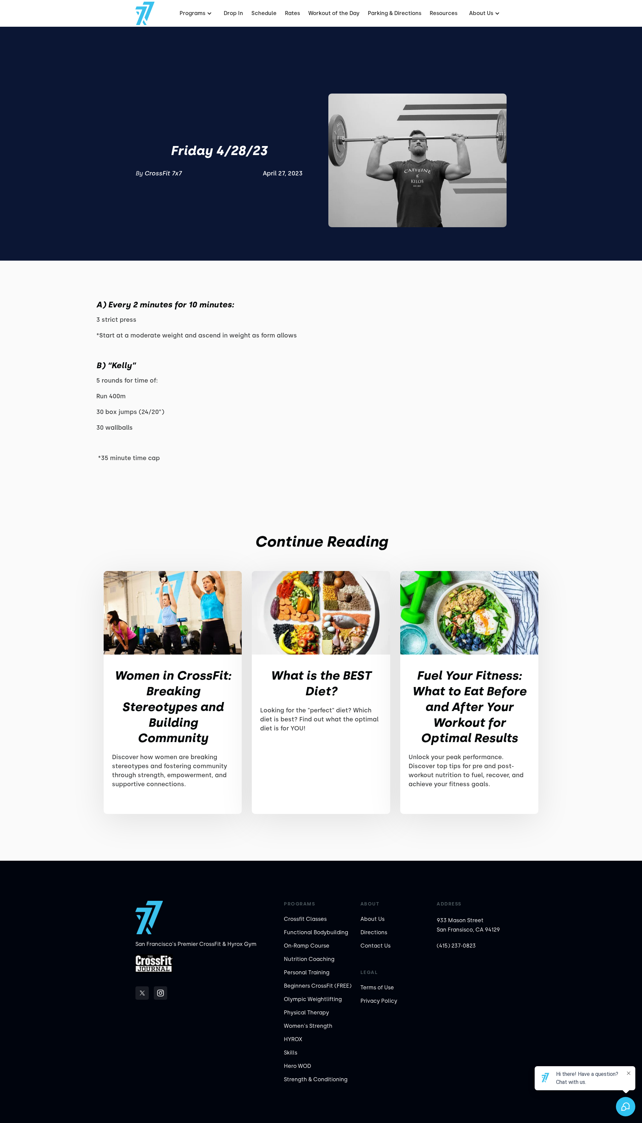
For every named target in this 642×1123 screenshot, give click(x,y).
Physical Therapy (306, 1012)
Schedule (264, 13)
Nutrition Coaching (309, 959)
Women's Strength (308, 1026)
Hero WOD (297, 1066)
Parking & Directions (394, 13)
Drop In (233, 13)
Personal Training (306, 972)
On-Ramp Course (306, 946)
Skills (290, 1052)
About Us (372, 919)
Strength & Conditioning (315, 1079)
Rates (292, 13)
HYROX (293, 1039)
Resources (443, 13)
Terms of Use (377, 987)
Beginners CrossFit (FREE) (317, 986)
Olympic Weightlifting (313, 999)
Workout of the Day (333, 13)
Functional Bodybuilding (316, 932)
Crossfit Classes (305, 919)
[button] (195, 13)
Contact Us (375, 946)
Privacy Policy (378, 1001)
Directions (373, 932)
